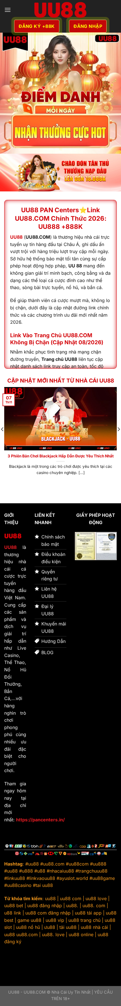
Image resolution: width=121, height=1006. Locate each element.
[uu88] (60, 10)
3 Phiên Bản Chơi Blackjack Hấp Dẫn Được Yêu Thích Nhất (61, 456)
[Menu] (7, 10)
